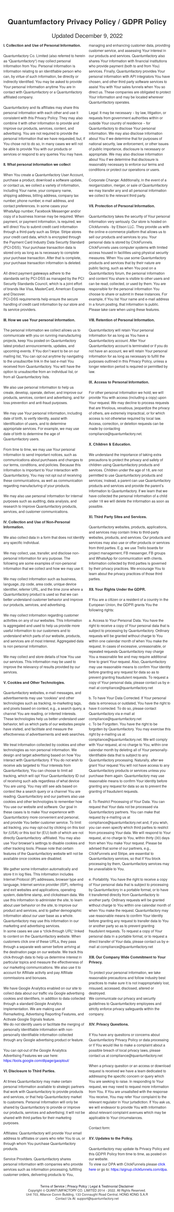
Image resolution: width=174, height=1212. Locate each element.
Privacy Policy (77, 1186)
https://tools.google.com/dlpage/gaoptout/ (36, 1060)
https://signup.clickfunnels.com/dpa (139, 1169)
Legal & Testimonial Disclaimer (112, 1186)
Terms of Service (52, 1186)
